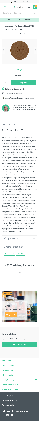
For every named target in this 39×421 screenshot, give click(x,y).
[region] (19, 50)
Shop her (10, 315)
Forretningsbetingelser (10, 396)
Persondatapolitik (8, 405)
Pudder (20, 253)
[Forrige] (3, 50)
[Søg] (34, 13)
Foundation (9, 253)
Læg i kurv (23, 83)
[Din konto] (29, 7)
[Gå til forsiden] (19, 7)
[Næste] (35, 50)
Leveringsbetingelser (9, 400)
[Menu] (4, 7)
